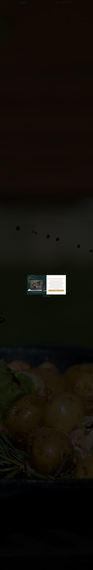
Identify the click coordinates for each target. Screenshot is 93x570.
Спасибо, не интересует (46, 295)
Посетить (56, 290)
